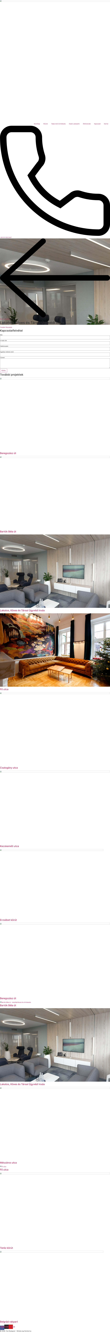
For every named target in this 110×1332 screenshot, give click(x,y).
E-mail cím (3, 340)
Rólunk (45, 124)
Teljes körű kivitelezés (58, 124)
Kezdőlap (37, 124)
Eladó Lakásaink (74, 124)
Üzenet (2, 357)
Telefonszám (4, 346)
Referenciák (87, 124)
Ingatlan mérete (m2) (7, 352)
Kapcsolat (97, 124)
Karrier (106, 124)
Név (1, 335)
